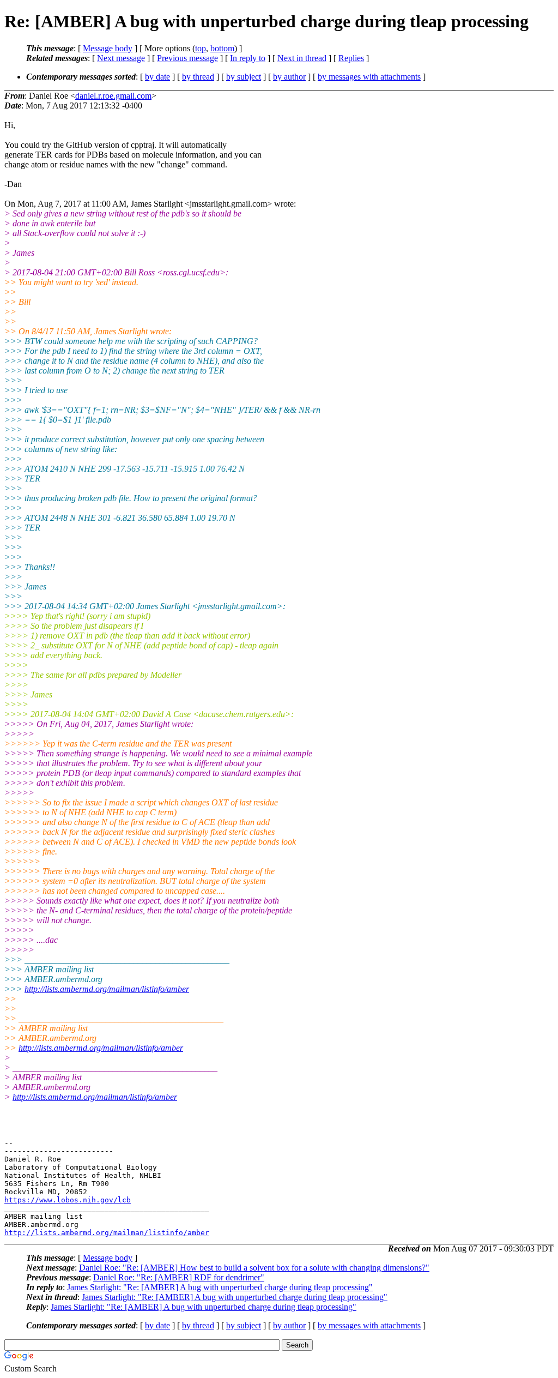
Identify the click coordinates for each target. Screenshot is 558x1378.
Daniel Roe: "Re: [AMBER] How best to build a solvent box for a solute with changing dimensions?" (254, 1267)
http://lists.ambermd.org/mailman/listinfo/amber (107, 989)
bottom (222, 48)
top (200, 48)
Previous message (187, 58)
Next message (121, 58)
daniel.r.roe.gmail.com (113, 95)
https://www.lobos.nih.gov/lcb (67, 1200)
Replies (351, 58)
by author (289, 76)
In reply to (247, 58)
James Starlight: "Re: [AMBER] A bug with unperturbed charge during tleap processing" (220, 1287)
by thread (198, 76)
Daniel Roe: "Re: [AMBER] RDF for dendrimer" (178, 1277)
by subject (243, 76)
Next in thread (301, 58)
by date (157, 76)
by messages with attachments (369, 76)
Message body (107, 48)
